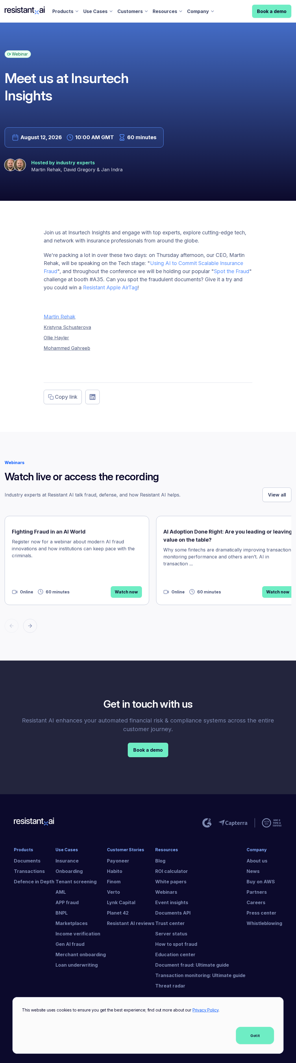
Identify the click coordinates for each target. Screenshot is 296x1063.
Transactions (29, 871)
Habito (114, 871)
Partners (257, 892)
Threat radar (170, 986)
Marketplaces (72, 923)
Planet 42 (118, 913)
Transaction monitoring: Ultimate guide (200, 975)
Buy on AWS (261, 881)
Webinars (166, 892)
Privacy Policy (206, 1009)
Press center (261, 913)
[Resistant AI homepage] (34, 822)
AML (61, 892)
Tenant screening (76, 881)
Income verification (78, 934)
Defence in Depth (34, 881)
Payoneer (118, 861)
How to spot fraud (176, 944)
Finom (114, 881)
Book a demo (271, 11)
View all (277, 495)
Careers (256, 902)
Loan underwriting (77, 965)
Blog (160, 861)
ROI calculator (171, 871)
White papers (170, 881)
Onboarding (69, 871)
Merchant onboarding (81, 954)
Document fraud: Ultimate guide (192, 965)
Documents (27, 861)
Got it (255, 1035)
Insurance (67, 861)
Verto (113, 892)
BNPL (62, 913)
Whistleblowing (264, 923)
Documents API (172, 913)
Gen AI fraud (70, 944)
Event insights (171, 902)
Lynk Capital (121, 902)
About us (257, 861)
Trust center (170, 923)
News (253, 871)
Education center (175, 954)
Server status (171, 934)
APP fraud (67, 902)
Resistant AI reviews (130, 923)
